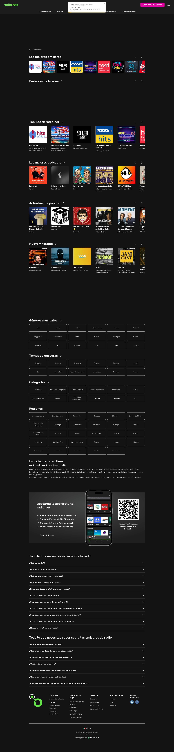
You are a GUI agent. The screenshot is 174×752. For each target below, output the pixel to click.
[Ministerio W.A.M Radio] (49, 67)
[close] (104, 6)
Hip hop (77, 345)
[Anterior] (135, 121)
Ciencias (97, 398)
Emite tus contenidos (53, 713)
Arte (135, 398)
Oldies (96, 337)
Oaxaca (116, 433)
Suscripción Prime (96, 709)
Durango (57, 425)
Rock (58, 328)
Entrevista (97, 372)
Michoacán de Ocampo (38, 433)
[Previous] (135, 56)
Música (135, 372)
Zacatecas (116, 451)
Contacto (93, 699)
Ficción (135, 390)
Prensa (52, 702)
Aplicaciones (94, 702)
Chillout (136, 328)
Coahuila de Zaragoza (38, 425)
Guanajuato (77, 425)
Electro (116, 328)
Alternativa (58, 337)
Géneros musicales (109, 12)
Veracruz (77, 451)
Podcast (60, 12)
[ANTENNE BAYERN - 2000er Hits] (76, 67)
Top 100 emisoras (44, 12)
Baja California (57, 416)
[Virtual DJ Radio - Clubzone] (131, 67)
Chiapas (97, 416)
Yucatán (97, 451)
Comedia (57, 372)
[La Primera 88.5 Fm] (90, 67)
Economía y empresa (58, 390)
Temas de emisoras (129, 12)
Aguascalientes (38, 416)
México (88, 728)
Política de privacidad (73, 706)
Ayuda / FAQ (94, 706)
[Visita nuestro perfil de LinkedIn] (132, 702)
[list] (87, 67)
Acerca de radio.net (56, 699)
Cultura (58, 363)
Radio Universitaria (77, 372)
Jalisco (135, 425)
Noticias (38, 363)
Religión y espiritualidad (77, 398)
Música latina (97, 328)
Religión (116, 363)
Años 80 (38, 345)
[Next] (142, 56)
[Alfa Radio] (63, 67)
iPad (111, 702)
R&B (96, 345)
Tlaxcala (58, 451)
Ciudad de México (135, 416)
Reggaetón (38, 337)
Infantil (135, 363)
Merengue (116, 337)
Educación (116, 390)
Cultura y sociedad (97, 390)
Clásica (135, 345)
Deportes (77, 363)
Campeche (77, 416)
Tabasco (136, 442)
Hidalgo (116, 425)
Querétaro (38, 442)
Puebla (135, 433)
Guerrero (96, 425)
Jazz (57, 345)
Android (113, 706)
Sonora (116, 442)
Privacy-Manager (76, 717)
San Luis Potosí (77, 442)
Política (97, 363)
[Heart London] (104, 67)
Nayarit (77, 433)
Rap (116, 345)
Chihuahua (116, 416)
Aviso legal (73, 711)
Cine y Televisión (38, 398)
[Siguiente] (142, 121)
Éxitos (77, 328)
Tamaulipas (38, 451)
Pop (38, 328)
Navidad (116, 372)
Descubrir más (47, 535)
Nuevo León (96, 433)
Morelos (58, 433)
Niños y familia (77, 390)
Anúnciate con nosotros (54, 707)
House (135, 337)
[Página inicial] (30, 50)
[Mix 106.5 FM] (118, 67)
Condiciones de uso (77, 701)
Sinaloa (96, 442)
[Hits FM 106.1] (35, 67)
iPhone (112, 699)
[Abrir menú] (168, 4)
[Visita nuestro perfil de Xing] (137, 702)
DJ (38, 372)
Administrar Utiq (76, 714)
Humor (57, 398)
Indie (77, 337)
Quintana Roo (58, 442)
